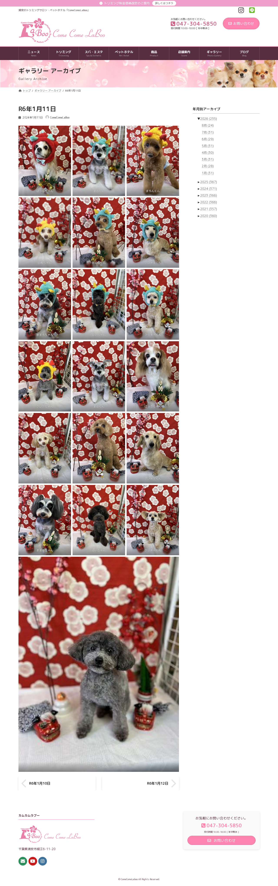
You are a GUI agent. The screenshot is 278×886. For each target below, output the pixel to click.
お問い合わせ (243, 23)
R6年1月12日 (157, 783)
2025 (208, 182)
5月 (208, 146)
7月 (208, 132)
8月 (208, 126)
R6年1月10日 (39, 783)
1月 (208, 173)
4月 (208, 152)
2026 (208, 119)
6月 (208, 139)
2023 (208, 195)
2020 (208, 216)
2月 (208, 166)
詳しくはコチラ (164, 3)
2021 (208, 209)
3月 (208, 159)
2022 (208, 202)
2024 (208, 189)
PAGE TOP (267, 855)
